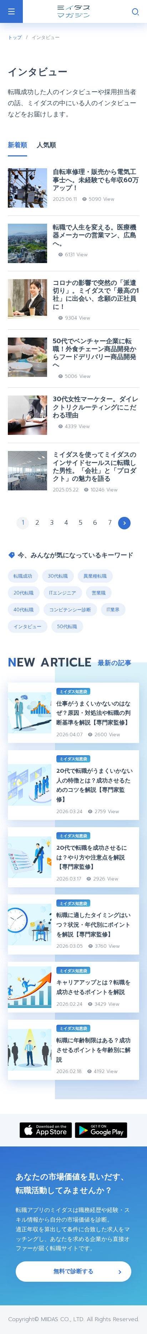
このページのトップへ (135, 1318)
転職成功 (23, 576)
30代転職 (58, 576)
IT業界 (113, 609)
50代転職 (67, 626)
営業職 (99, 593)
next (124, 523)
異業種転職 (95, 576)
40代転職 (24, 609)
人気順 (46, 145)
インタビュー (27, 626)
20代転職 (24, 593)
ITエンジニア (62, 593)
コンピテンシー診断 (70, 609)
